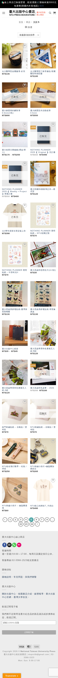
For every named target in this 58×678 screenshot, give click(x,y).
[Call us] (14, 545)
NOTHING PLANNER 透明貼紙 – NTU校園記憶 (42, 232)
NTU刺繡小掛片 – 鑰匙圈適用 (14, 507)
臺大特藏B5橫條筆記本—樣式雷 (42, 190)
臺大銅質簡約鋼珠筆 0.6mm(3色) (11, 112)
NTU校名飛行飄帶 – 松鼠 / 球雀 (14, 467)
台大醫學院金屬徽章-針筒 (13, 71)
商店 (28, 22)
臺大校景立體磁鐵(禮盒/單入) (14, 151)
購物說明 (6, 577)
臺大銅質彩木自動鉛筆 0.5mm (40, 112)
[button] (3, 13)
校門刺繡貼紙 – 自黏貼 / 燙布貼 (14, 428)
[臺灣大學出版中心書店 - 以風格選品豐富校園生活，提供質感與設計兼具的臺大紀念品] (27, 13)
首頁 (21, 22)
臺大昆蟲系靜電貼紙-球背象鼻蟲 (43, 310)
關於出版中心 (9, 594)
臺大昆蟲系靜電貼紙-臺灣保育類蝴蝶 (14, 310)
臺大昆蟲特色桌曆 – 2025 (42, 388)
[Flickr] (19, 545)
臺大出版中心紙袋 (10, 349)
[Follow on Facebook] (4, 545)
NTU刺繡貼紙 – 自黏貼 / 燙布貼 (43, 428)
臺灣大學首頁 (21, 597)
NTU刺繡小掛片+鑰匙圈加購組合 (42, 467)
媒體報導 (38, 594)
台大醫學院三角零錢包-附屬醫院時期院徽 (43, 72)
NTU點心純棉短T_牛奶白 (42, 506)
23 (26, 524)
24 (32, 524)
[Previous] (5, 519)
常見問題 (18, 577)
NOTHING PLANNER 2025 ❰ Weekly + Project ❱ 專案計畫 (14, 191)
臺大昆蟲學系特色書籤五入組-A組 (14, 389)
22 (21, 524)
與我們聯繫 (31, 577)
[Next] (37, 524)
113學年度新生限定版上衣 (14, 231)
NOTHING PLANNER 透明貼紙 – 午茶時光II (14, 271)
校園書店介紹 (25, 594)
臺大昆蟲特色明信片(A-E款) (43, 270)
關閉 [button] (41, 6)
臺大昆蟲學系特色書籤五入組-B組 (42, 350)
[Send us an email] (9, 545)
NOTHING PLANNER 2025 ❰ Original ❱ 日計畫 (42, 151)
